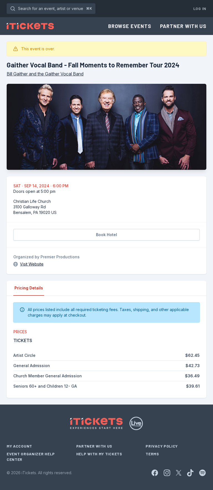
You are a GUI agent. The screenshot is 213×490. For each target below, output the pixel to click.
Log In (199, 8)
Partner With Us (183, 26)
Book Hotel (106, 234)
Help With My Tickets (99, 453)
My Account (19, 446)
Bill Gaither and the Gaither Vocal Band (45, 74)
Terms (152, 453)
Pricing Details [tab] (28, 288)
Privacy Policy (162, 446)
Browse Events (129, 26)
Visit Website (32, 264)
